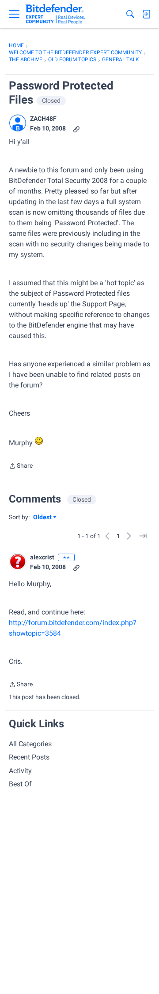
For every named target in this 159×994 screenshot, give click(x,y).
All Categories (30, 744)
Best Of (20, 784)
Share (21, 466)
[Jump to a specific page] (143, 536)
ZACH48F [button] (43, 118)
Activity (20, 771)
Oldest (43, 518)
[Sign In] (146, 14)
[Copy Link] (76, 128)
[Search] (130, 14)
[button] (17, 123)
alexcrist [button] (42, 557)
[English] (55, 14)
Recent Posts (29, 757)
